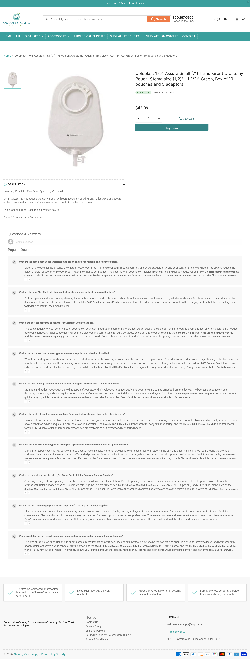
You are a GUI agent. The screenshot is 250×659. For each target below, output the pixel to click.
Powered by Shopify (53, 654)
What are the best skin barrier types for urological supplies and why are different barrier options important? (74, 444)
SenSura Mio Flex (161, 515)
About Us (91, 617)
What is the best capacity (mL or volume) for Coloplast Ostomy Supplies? (56, 322)
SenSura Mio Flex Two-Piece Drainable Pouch (200, 332)
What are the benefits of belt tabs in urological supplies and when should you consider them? (67, 292)
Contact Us (92, 621)
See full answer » (227, 275)
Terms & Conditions (97, 639)
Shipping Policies (95, 630)
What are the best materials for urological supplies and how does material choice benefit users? (68, 261)
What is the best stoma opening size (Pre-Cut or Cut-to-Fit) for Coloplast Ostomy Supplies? (66, 475)
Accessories (57, 36)
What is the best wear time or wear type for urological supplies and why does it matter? (64, 353)
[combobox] (122, 19)
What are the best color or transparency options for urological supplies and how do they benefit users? (72, 414)
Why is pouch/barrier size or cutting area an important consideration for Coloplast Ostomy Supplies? (71, 536)
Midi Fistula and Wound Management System (118, 546)
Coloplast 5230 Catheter (113, 275)
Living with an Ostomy (161, 36)
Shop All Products (124, 36)
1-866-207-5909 (176, 631)
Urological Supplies (89, 36)
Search (161, 19)
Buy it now (172, 128)
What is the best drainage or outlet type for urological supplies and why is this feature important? (69, 383)
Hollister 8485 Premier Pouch (207, 363)
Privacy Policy (93, 626)
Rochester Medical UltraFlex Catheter (113, 367)
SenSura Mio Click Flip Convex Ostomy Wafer (149, 485)
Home (7, 36)
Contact (188, 36)
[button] (25, 279)
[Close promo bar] (248, 2)
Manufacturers (28, 36)
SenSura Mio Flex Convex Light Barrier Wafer (47, 489)
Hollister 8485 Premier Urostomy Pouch (98, 302)
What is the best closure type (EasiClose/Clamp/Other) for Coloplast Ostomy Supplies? (63, 505)
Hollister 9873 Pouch (180, 275)
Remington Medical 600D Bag (193, 393)
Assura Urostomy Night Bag (48, 336)
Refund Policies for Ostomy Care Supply (108, 634)
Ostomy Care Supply (26, 654)
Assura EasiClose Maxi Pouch (191, 515)
